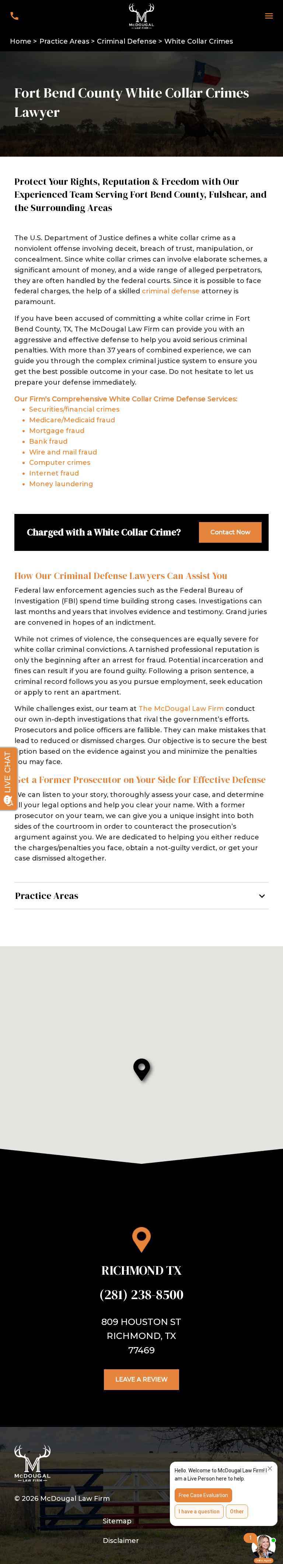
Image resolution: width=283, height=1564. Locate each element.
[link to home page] (141, 15)
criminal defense (171, 291)
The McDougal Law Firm (181, 709)
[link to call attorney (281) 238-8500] (14, 15)
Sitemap (117, 1521)
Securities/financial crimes (74, 409)
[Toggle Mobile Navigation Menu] (269, 15)
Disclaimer (121, 1541)
